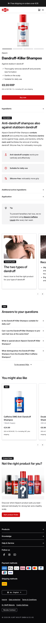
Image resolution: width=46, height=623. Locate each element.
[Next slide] (42, 294)
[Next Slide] (42, 445)
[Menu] (43, 10)
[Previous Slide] (38, 445)
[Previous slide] (38, 294)
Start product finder (11, 515)
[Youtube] (15, 554)
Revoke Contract (9, 610)
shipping (30, 89)
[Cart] (39, 10)
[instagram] (9, 554)
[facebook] (4, 554)
